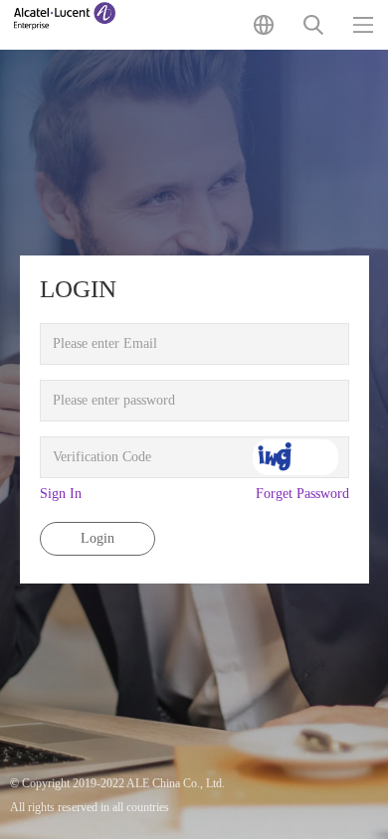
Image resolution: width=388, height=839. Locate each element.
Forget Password (302, 493)
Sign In (61, 493)
